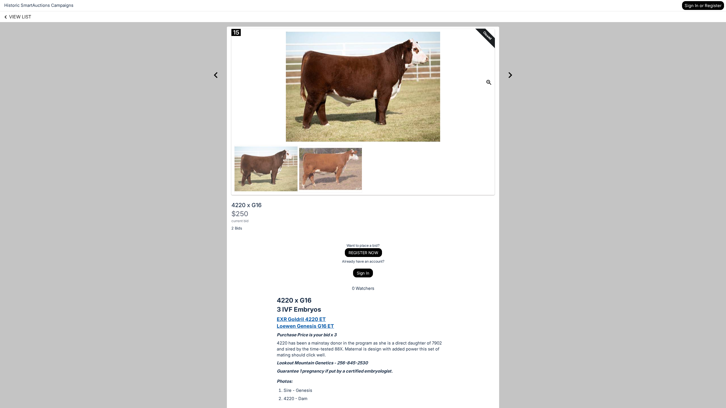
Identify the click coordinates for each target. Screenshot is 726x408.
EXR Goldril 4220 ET (301, 319)
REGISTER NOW (363, 252)
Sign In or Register (703, 5)
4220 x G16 (246, 205)
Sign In (363, 273)
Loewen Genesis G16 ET (305, 326)
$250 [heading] (239, 214)
